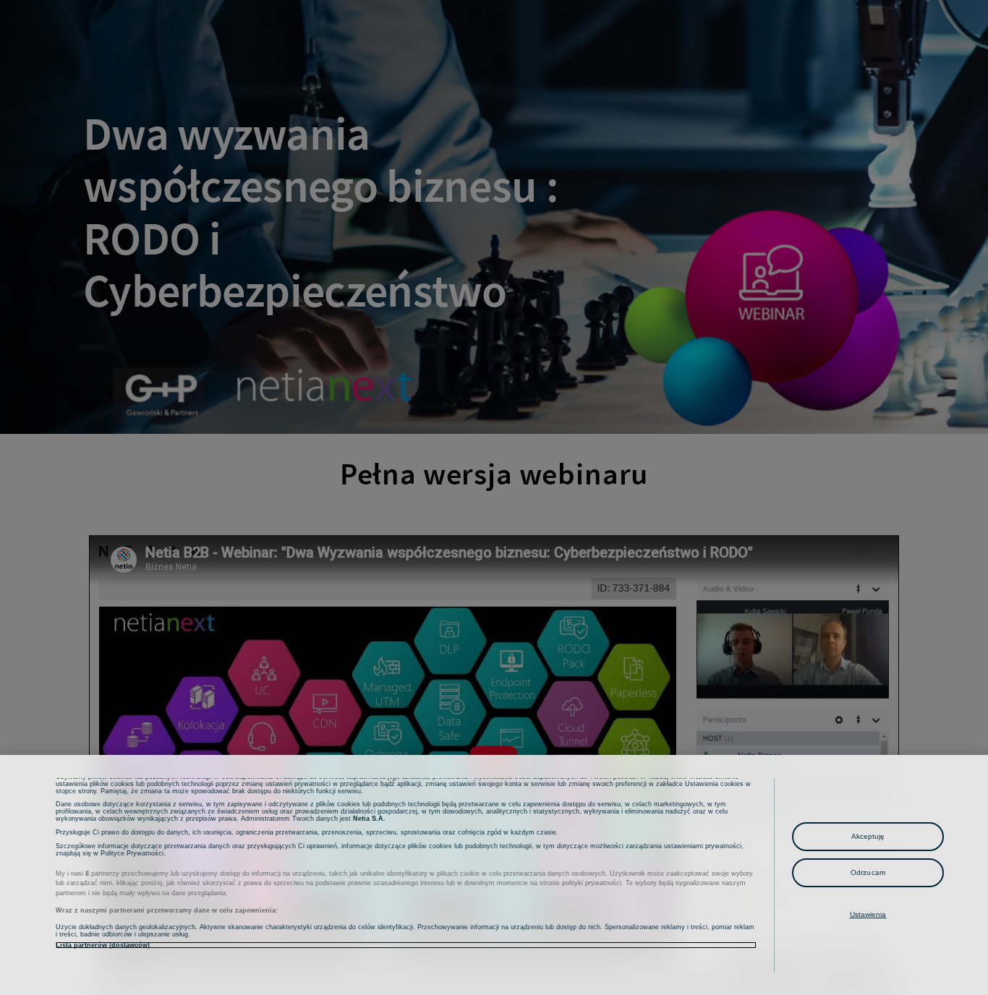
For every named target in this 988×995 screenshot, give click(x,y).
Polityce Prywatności (132, 853)
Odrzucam (868, 872)
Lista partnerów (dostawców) (103, 945)
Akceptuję (868, 836)
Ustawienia (868, 914)
